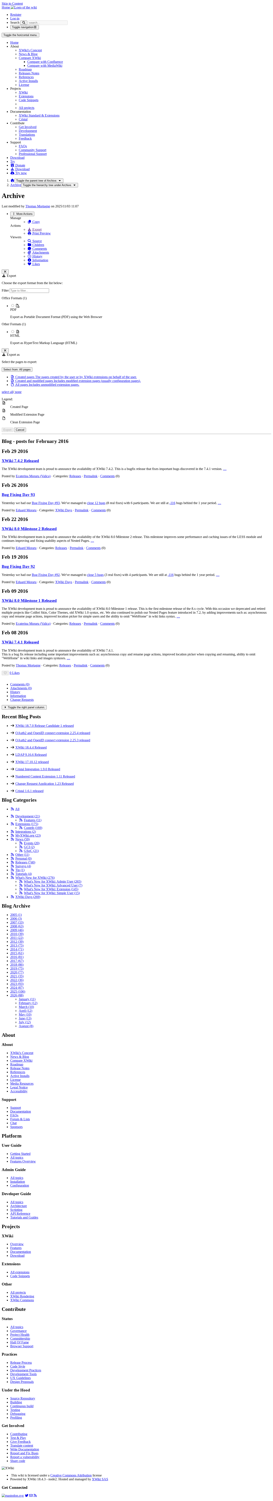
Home (14, 42)
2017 (16, 961)
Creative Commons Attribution (71, 1475)
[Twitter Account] (27, 1495)
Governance (18, 1331)
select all (7, 392)
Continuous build (21, 1406)
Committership (20, 1338)
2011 (16, 938)
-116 (172, 503)
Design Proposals (22, 1382)
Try (12, 161)
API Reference (20, 1213)
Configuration (19, 1185)
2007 (16, 922)
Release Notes (19, 1068)
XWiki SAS (100, 1479)
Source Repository (22, 1398)
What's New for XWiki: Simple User (52, 893)
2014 (16, 949)
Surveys (23, 866)
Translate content (21, 1445)
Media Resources (21, 1083)
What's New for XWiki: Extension (51, 889)
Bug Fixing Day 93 (18, 494)
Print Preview (41, 233)
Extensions (26, 96)
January (27, 999)
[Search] (23, 22)
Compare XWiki (30, 58)
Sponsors (16, 1127)
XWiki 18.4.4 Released (31, 747)
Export (37, 229)
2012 (16, 941)
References (26, 77)
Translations (27, 134)
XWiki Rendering (22, 1296)
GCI (29, 847)
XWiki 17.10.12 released (32, 762)
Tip (20, 870)
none (18, 392)
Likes (36, 264)
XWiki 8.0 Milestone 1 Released (29, 600)
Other (22, 854)
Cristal (23, 119)
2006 (16, 918)
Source (37, 241)
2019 (16, 968)
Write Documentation (24, 1449)
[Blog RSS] (35, 1495)
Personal (23, 858)
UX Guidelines (20, 1378)
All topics (16, 1157)
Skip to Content (12, 3)
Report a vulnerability (24, 1457)
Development (28, 131)
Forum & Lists (20, 1119)
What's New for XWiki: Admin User (52, 881)
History (37, 256)
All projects (26, 108)
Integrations (25, 831)
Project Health (19, 1334)
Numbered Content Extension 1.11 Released (45, 776)
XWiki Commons (22, 1300)
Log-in (14, 18)
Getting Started (20, 1153)
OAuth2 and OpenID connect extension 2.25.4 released (52, 733)
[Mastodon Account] (13, 1495)
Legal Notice (19, 1087)
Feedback (25, 138)
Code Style (17, 1366)
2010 (16, 934)
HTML (15, 335)
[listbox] (136, 320)
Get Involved (27, 127)
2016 (16, 957)
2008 (16, 926)
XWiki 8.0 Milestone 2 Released (29, 528)
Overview (17, 1244)
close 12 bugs (96, 503)
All (17, 809)
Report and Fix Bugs (24, 1453)
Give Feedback (20, 1441)
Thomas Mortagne (37, 206)
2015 (16, 953)
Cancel (20, 429)
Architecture (18, 1206)
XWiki (23, 92)
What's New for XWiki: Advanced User (53, 885)
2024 (16, 987)
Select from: (17, 369)
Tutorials (23, 874)
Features (32, 820)
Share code (17, 1461)
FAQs (23, 146)
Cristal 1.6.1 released (29, 791)
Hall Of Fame (19, 1342)
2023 (16, 984)
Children (38, 245)
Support (15, 1107)
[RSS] (12, 809)
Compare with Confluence (45, 62)
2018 (16, 964)
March (26, 1007)
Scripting (16, 1210)
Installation (17, 1181)
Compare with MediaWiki (44, 65)
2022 (16, 980)
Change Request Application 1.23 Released (44, 783)
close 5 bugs (95, 575)
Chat (13, 1123)
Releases (75, 476)
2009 (16, 930)
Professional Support (33, 154)
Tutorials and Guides (24, 1217)
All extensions (19, 1272)
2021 (16, 976)
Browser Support (21, 1346)
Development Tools (23, 1374)
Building (16, 1402)
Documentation (20, 1111)
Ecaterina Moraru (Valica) (33, 476)
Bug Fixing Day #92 (46, 575)
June (25, 1018)
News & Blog (28, 54)
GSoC (31, 851)
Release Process (21, 1362)
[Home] (12, 180)
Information (40, 260)
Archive (15, 185)
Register (15, 14)
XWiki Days (63, 510)
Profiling (16, 1417)
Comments (39, 248)
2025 (17, 991)
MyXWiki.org (28, 835)
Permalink (90, 476)
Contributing (18, 1434)
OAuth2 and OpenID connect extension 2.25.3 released (52, 740)
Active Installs (28, 81)
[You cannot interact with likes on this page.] (5, 673)
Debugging (17, 1414)
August (26, 1026)
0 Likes (15, 673)
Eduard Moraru (26, 510)
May (25, 1014)
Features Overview (23, 1161)
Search (14, 22)
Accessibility (19, 1091)
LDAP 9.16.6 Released (31, 754)
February (28, 1003)
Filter (6, 290)
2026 (16, 995)
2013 (16, 945)
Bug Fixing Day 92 (18, 566)
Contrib (33, 828)
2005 (16, 915)
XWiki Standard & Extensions (39, 115)
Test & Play (18, 1438)
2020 (16, 972)
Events (31, 843)
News (22, 839)
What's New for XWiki (35, 877)
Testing (15, 1410)
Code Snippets (28, 100)
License (24, 85)
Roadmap (25, 69)
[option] (140, 311)
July (25, 1022)
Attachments (40, 252)
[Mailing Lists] (31, 1495)
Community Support (32, 150)
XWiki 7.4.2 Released (20, 460)
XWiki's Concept (30, 50)
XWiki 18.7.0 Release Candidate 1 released (44, 725)
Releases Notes (29, 73)
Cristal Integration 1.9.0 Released (37, 769)
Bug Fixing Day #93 (46, 503)
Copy (36, 222)
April (25, 1010)
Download (17, 157)
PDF (13, 309)
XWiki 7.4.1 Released (20, 642)
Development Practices (25, 1370)
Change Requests (22, 699)
